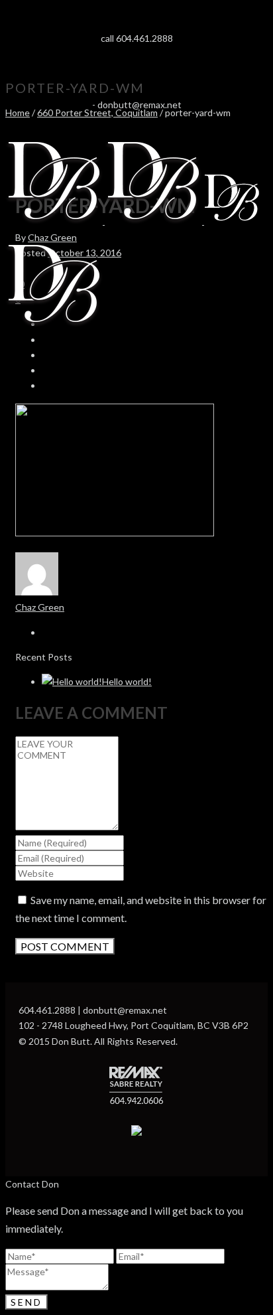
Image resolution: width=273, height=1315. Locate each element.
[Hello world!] (72, 681)
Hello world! (127, 681)
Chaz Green (52, 237)
